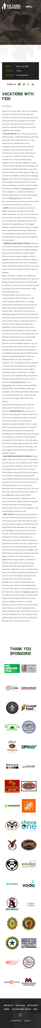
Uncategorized (22, 75)
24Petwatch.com (15, 198)
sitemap (27, 1021)
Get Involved (32, 1005)
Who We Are (20, 1005)
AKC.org (10, 495)
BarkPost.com (28, 592)
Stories (6, 1009)
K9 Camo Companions (11, 7)
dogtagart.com (28, 189)
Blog (35, 1009)
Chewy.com (6, 385)
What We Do (8, 1005)
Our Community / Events (21, 1009)
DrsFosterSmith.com (18, 382)
